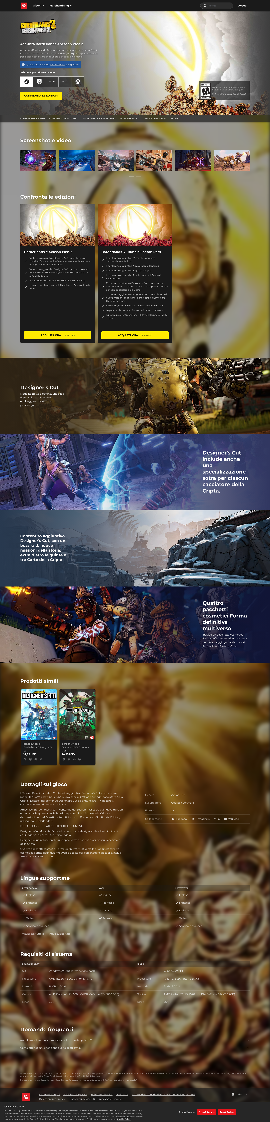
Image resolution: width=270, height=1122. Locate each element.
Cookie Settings (187, 1112)
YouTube (233, 819)
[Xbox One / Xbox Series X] (77, 82)
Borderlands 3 (57, 64)
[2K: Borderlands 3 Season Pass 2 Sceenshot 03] (116, 160)
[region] (135, 1112)
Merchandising (59, 5)
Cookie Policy (124, 1119)
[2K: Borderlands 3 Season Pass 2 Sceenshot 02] (77, 160)
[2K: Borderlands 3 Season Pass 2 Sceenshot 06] (193, 160)
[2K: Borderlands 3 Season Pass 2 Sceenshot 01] (38, 160)
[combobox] (216, 6)
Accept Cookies (207, 1112)
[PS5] (52, 82)
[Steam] (26, 82)
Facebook (182, 819)
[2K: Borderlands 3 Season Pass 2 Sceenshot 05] (154, 160)
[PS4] (65, 82)
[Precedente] (16, 160)
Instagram (203, 819)
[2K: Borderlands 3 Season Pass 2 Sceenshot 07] (232, 160)
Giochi (37, 5)
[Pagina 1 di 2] (131, 176)
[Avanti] (254, 160)
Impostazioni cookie (110, 1099)
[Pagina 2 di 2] (138, 176)
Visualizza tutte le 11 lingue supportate (46, 933)
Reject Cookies (227, 1112)
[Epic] (39, 82)
